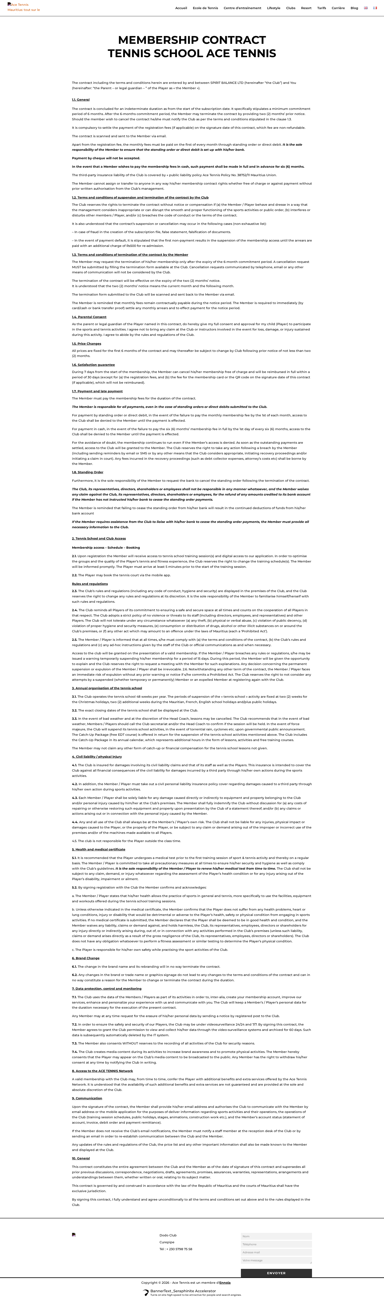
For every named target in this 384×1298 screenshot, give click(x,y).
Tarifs (321, 8)
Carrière (338, 8)
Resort (306, 8)
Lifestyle (273, 8)
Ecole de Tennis (205, 8)
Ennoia (225, 1283)
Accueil (181, 8)
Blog (354, 8)
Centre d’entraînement (242, 8)
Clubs (290, 8)
